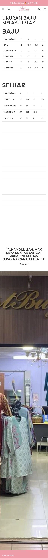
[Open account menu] (39, 9)
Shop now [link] (24, 264)
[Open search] (9, 9)
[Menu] (3, 9)
